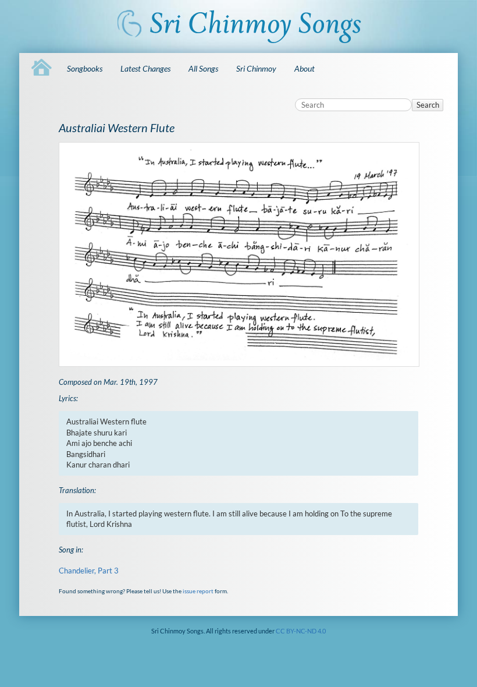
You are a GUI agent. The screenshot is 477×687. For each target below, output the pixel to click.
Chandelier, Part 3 (89, 570)
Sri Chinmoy (256, 68)
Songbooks (84, 68)
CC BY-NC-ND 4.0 (301, 631)
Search (428, 104)
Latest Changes (145, 68)
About (304, 68)
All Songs (203, 68)
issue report (198, 590)
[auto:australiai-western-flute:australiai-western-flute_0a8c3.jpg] (239, 254)
